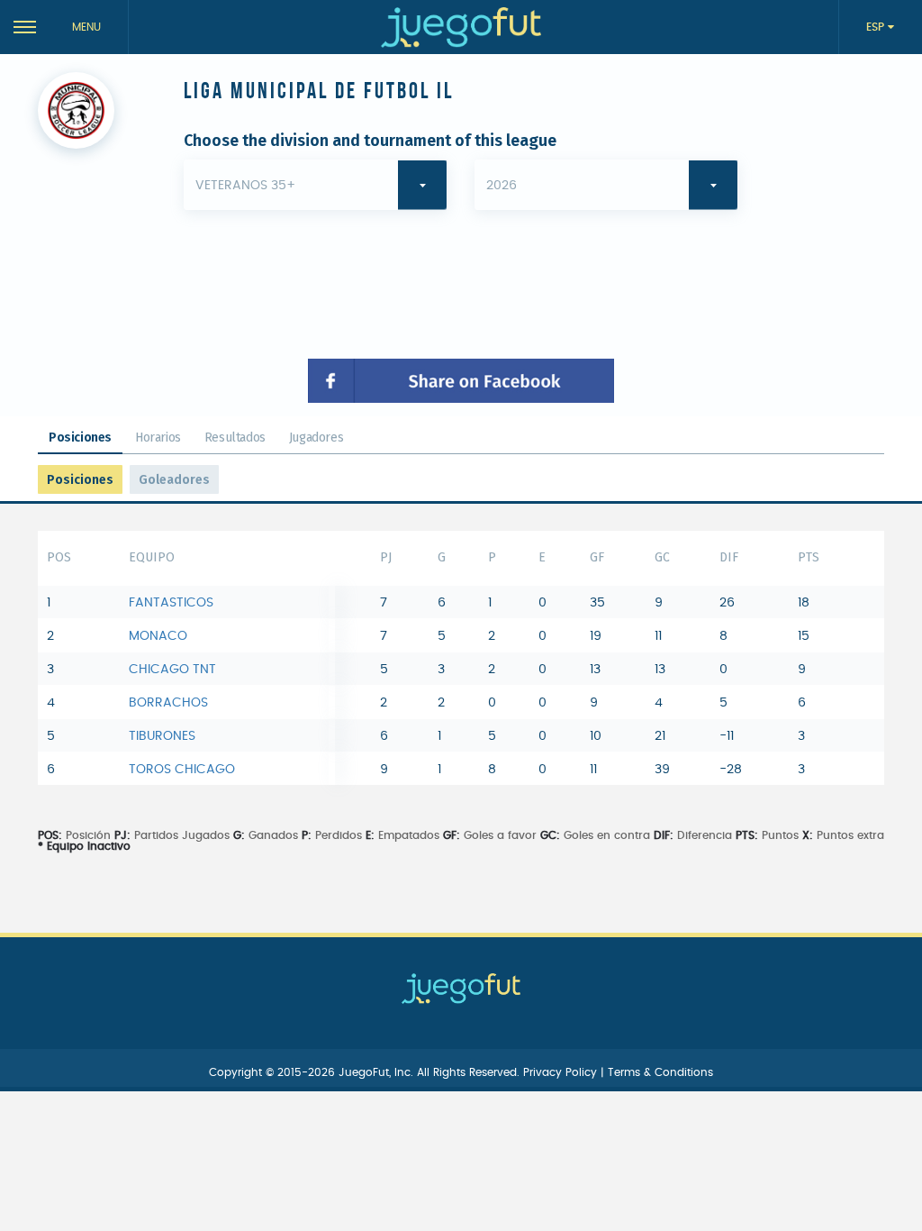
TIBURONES (162, 736)
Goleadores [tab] (174, 480)
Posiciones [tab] (80, 437)
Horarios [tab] (158, 437)
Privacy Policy (562, 1072)
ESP (877, 27)
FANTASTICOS (171, 603)
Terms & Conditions (660, 1072)
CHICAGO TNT (172, 669)
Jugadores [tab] (316, 437)
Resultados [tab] (235, 437)
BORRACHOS (168, 703)
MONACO (158, 636)
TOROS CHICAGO (182, 769)
